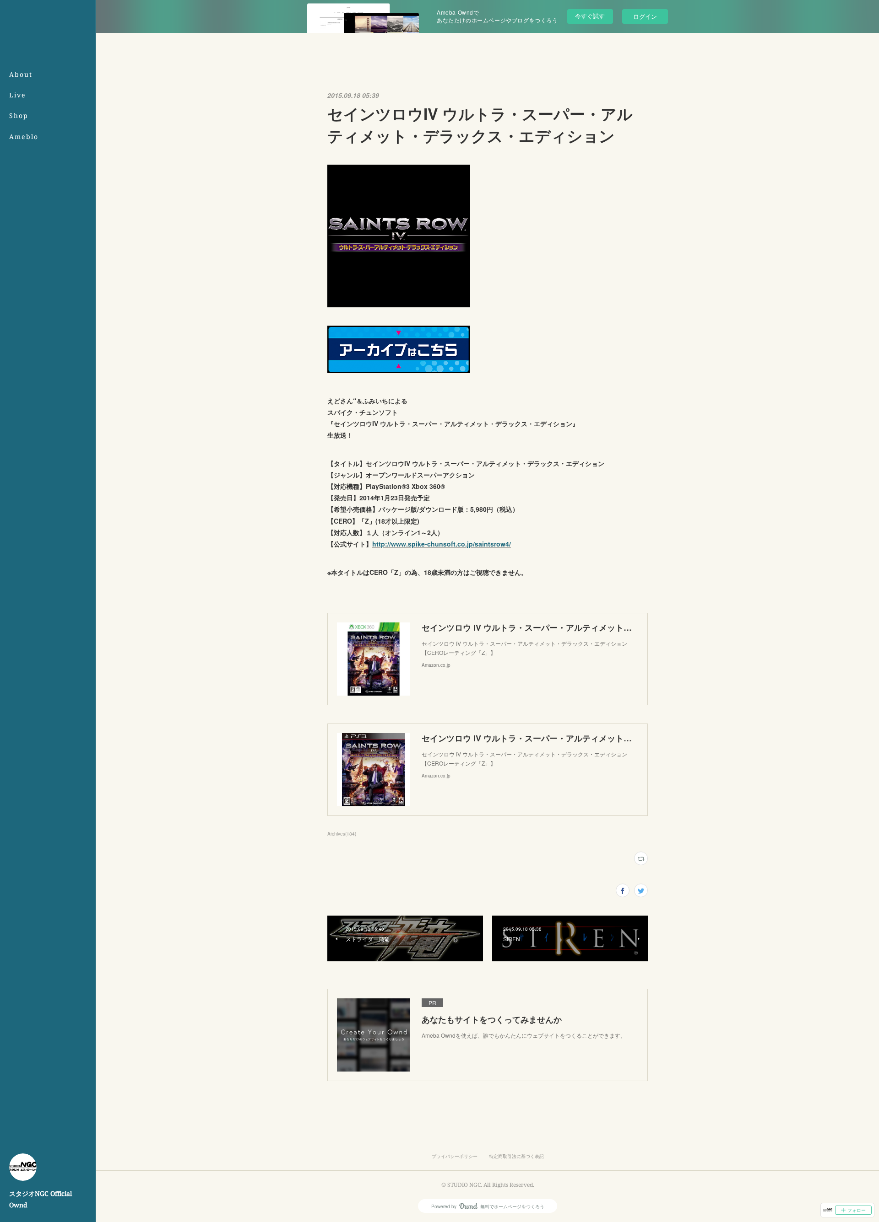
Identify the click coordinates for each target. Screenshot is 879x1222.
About (21, 74)
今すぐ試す (590, 15)
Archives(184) (341, 834)
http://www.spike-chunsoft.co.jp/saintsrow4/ (441, 543)
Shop (18, 115)
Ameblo (23, 136)
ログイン (645, 16)
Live (17, 95)
